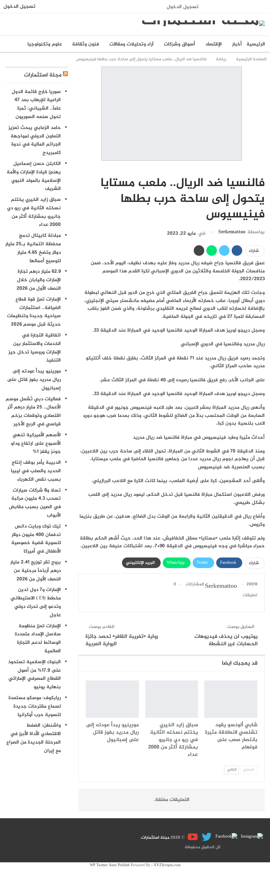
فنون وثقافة (85, 44)
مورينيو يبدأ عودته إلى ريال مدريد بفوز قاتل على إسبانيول (34, 379)
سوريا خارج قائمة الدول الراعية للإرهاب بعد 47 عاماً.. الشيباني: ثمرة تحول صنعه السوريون (36, 104)
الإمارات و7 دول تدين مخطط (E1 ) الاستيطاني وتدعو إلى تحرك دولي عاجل (36, 602)
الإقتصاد (213, 44)
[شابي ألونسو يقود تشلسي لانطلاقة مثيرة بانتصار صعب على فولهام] (230, 698)
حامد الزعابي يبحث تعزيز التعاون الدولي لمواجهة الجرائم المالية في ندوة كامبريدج (34, 140)
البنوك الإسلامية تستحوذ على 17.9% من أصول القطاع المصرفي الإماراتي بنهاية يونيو (34, 674)
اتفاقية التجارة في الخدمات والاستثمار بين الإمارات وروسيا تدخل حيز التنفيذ (34, 347)
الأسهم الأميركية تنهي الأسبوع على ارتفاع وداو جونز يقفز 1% (36, 443)
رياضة (262, 168)
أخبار (237, 44)
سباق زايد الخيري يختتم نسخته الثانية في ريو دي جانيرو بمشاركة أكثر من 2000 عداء (34, 212)
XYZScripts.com (167, 865)
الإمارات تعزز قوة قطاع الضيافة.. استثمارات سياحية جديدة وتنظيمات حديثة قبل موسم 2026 (34, 311)
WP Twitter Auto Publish (110, 865)
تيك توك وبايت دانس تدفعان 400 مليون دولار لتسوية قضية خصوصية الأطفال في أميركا (36, 538)
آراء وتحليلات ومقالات (131, 44)
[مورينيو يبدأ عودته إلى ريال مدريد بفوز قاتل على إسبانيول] (112, 698)
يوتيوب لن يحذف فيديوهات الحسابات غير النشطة (226, 640)
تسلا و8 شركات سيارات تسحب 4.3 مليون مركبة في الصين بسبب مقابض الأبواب (35, 502)
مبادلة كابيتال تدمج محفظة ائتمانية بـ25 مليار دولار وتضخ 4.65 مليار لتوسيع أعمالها (33, 248)
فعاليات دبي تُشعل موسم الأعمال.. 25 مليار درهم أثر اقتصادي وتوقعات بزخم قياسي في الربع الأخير (33, 411)
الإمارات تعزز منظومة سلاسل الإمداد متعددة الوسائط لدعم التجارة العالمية (38, 638)
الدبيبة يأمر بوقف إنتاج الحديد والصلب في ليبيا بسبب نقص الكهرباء (36, 470)
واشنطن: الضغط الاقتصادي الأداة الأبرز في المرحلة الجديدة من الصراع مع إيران (33, 737)
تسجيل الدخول (183, 7)
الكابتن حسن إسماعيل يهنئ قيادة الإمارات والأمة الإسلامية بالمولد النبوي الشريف (34, 176)
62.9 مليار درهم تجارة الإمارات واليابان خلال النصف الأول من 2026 (39, 279)
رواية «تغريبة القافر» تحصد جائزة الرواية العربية (121, 640)
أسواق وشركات (179, 44)
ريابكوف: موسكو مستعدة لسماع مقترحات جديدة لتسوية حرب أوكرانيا (34, 706)
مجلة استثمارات (43, 75)
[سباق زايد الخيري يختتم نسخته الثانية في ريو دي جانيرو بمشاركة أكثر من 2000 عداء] (171, 698)
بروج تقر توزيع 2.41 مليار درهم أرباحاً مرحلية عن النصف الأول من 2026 (35, 570)
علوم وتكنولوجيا (44, 44)
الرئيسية (255, 44)
